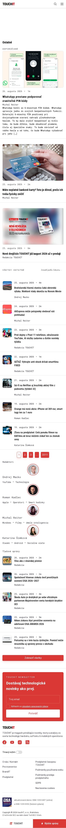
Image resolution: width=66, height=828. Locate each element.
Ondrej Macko (21, 297)
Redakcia (19, 565)
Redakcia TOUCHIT (12, 257)
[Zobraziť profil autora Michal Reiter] (33, 510)
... (37, 454)
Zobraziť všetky (33, 657)
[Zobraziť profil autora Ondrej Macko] (33, 470)
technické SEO (10, 815)
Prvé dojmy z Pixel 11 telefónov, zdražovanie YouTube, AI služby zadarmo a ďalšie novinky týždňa (36, 338)
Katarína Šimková (24, 445)
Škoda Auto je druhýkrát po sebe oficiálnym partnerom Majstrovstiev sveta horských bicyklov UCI (38, 601)
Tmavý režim (9, 752)
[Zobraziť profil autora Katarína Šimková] (33, 530)
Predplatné (7, 777)
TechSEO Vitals (34, 815)
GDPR (38, 783)
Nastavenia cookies (45, 788)
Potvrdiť (33, 713)
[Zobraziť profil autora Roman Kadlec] (33, 490)
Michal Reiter (10, 104)
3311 (45, 454)
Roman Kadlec (21, 418)
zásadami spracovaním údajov (35, 706)
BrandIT (6, 771)
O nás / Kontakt (10, 762)
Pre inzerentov (9, 767)
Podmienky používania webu (49, 770)
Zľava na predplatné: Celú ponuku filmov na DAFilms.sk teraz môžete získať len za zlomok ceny (37, 436)
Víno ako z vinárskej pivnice (28, 560)
